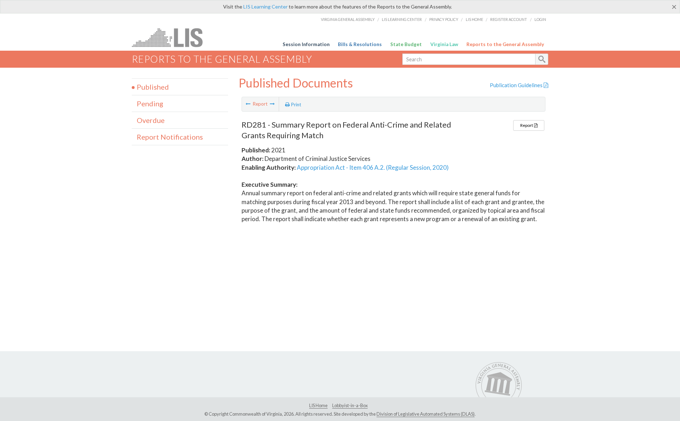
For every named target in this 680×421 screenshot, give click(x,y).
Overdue (151, 120)
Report (527, 125)
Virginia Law (444, 44)
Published (153, 87)
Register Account (508, 19)
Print (295, 104)
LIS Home (474, 19)
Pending (150, 103)
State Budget (406, 44)
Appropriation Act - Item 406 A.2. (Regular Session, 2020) (373, 167)
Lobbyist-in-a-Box (350, 405)
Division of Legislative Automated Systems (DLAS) (425, 414)
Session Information (306, 44)
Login (540, 19)
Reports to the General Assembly (505, 44)
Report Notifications (170, 137)
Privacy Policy (443, 19)
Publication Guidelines (517, 85)
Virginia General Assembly (348, 19)
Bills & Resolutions (360, 44)
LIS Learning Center (265, 7)
